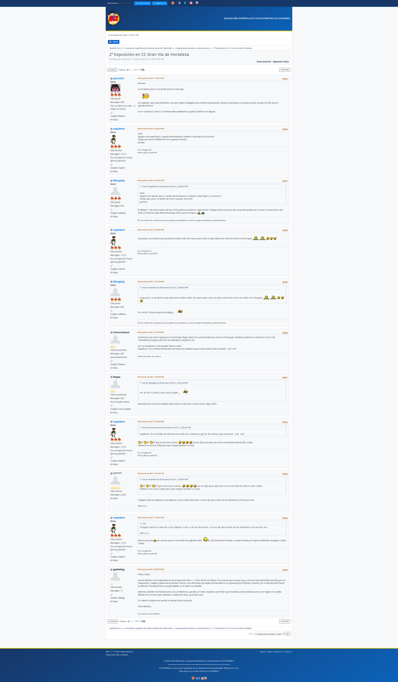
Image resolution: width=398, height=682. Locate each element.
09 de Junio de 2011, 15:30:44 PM (151, 377)
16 (135, 69)
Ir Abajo (112, 70)
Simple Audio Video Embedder (117, 655)
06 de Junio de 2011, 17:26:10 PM (151, 78)
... (133, 69)
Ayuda (262, 651)
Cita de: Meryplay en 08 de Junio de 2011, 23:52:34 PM (165, 383)
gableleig (119, 569)
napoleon (119, 128)
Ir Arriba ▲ (288, 651)
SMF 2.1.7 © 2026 (112, 652)
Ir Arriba (113, 621)
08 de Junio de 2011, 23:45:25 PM (151, 180)
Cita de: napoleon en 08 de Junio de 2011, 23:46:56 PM (165, 287)
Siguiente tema (281, 61)
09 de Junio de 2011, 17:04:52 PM (151, 517)
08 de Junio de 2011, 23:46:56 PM (151, 230)
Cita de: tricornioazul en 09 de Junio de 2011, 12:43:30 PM (166, 427)
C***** (117, 473)
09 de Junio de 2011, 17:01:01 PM (151, 473)
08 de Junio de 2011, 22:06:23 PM (151, 128)
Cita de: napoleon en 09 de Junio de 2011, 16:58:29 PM (165, 479)
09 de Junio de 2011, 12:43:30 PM (151, 332)
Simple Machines (126, 652)
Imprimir (285, 70)
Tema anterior (264, 61)
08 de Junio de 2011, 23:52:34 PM (151, 281)
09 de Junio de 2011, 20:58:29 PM (151, 569)
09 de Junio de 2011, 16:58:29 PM (151, 421)
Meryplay (119, 180)
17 (138, 69)
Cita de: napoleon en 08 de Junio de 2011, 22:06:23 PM (165, 186)
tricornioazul (121, 332)
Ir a (250, 633)
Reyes (116, 377)
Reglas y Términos (274, 651)
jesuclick (118, 78)
